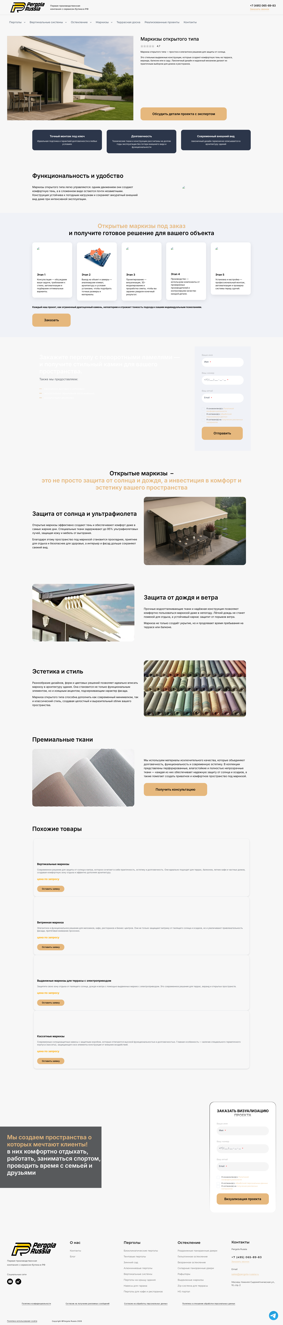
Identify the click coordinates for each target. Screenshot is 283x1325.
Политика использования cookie (22, 1321)
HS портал (184, 1291)
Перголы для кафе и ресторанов (143, 1291)
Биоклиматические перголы (141, 1250)
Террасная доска (128, 22)
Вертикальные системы (46, 22)
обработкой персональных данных (251, 1183)
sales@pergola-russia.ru (245, 1274)
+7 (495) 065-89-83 (263, 5)
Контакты (190, 22)
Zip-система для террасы (193, 1285)
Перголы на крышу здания (140, 1279)
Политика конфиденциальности (36, 1304)
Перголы (15, 22)
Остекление (79, 22)
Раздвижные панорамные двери (197, 1250)
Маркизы (102, 22)
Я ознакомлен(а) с (220, 409)
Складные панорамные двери (196, 1268)
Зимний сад (131, 1262)
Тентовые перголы (135, 1256)
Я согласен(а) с (219, 415)
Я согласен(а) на (225, 421)
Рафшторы (184, 1274)
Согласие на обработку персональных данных (145, 1304)
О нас (75, 1242)
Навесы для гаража (135, 1285)
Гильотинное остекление (193, 1256)
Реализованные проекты (162, 22)
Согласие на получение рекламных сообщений (87, 1304)
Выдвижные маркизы (191, 1279)
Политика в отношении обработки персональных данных (208, 1304)
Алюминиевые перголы (138, 1268)
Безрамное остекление (192, 1262)
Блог (73, 1256)
